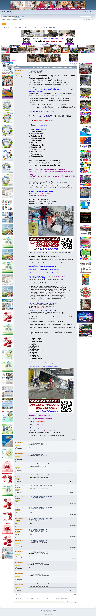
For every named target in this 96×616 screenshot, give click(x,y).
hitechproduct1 (19, 70)
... (18, 65)
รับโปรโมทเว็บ (7, 12)
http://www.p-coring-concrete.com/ (55, 363)
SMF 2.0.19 (43, 610)
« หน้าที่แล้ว (72, 63)
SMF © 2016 (48, 610)
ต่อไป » (75, 63)
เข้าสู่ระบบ (17, 16)
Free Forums (51, 611)
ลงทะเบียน (22, 16)
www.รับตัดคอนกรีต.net (58, 283)
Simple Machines (53, 610)
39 (19, 65)
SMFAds (45, 611)
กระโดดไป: (61, 601)
